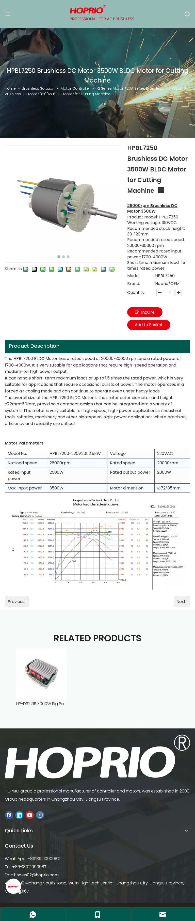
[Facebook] (9, 815)
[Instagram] (40, 815)
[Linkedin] (19, 815)
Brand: (133, 284)
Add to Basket (149, 325)
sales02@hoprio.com (38, 875)
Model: (133, 276)
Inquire (148, 312)
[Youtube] (30, 815)
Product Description (34, 346)
